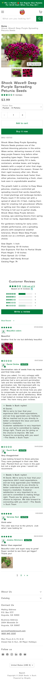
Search (22, 673)
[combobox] (18, 19)
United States (21, 665)
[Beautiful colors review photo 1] (7, 348)
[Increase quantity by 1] (22, 115)
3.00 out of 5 (28, 286)
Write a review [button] (22, 312)
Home (4, 26)
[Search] (39, 19)
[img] (6, 327)
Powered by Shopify (22, 678)
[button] (16, 73)
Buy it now (22, 131)
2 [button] (21, 575)
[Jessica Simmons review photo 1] (7, 562)
